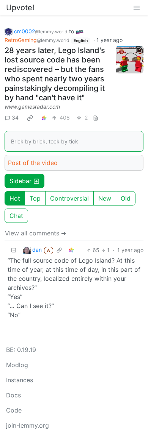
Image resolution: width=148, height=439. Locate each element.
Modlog (17, 365)
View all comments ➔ (35, 233)
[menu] (136, 7)
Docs (13, 395)
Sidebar (20, 181)
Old (126, 198)
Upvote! (20, 7)
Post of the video (33, 163)
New (104, 198)
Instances (19, 380)
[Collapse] (14, 250)
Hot (14, 198)
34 (15, 117)
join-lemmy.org (27, 425)
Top (35, 198)
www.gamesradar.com (32, 106)
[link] (30, 118)
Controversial (69, 198)
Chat (16, 216)
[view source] (96, 117)
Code (14, 410)
